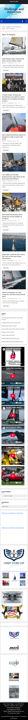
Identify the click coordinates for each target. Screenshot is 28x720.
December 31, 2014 (13, 260)
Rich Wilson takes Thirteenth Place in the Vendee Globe (13, 60)
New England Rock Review (13, 709)
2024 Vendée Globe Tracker (9, 326)
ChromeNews (23, 716)
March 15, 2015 (12, 141)
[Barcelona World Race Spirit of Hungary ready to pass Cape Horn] (14, 122)
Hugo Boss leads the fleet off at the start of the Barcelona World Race (13, 256)
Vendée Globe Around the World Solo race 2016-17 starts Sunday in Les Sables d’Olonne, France (13, 98)
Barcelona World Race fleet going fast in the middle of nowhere (12, 217)
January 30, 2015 (12, 220)
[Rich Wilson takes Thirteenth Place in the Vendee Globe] (14, 46)
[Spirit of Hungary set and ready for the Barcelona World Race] (14, 280)
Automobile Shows (19, 704)
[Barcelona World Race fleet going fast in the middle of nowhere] (14, 202)
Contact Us (12, 706)
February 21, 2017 (13, 63)
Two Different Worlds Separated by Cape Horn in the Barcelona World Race (13, 177)
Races (17, 706)
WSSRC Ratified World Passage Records (12, 341)
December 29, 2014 (13, 298)
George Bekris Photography (14, 707)
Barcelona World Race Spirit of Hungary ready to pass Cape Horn (13, 137)
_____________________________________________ (14, 570)
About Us (7, 706)
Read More (5, 70)
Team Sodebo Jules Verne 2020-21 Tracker (13, 329)
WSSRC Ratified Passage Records (10, 338)
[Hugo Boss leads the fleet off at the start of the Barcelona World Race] (14, 242)
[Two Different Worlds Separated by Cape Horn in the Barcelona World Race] (14, 162)
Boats (8, 704)
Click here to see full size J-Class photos (12, 513)
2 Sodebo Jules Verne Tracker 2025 (11, 323)
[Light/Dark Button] (23, 21)
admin (4, 63)
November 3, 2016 (13, 103)
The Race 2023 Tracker (7, 332)
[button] (1, 21)
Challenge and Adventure (14, 10)
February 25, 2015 (13, 181)
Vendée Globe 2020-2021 (8, 335)
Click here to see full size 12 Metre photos (12, 528)
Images (21, 706)
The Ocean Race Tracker (13, 713)
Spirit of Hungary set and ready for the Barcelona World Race (13, 294)
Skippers (12, 704)
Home (4, 704)
